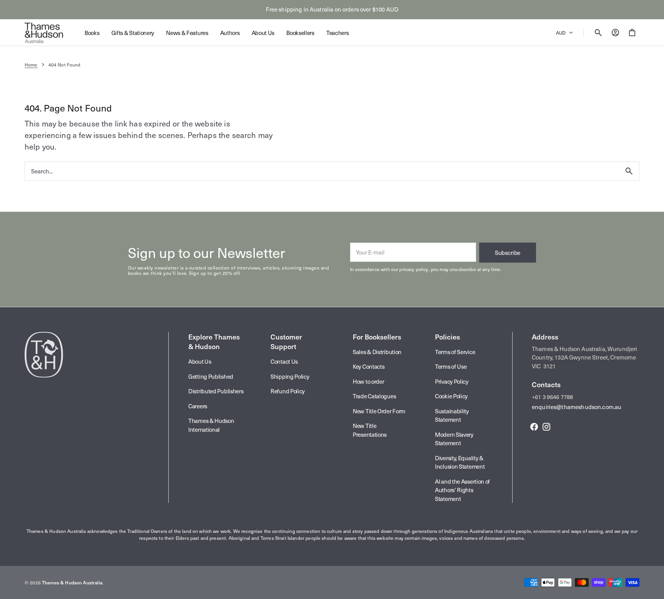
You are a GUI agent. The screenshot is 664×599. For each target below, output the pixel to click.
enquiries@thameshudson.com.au (576, 407)
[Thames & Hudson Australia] (44, 32)
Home (31, 64)
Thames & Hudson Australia (72, 582)
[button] (598, 32)
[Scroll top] (655, 590)
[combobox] (322, 171)
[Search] (629, 171)
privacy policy (413, 269)
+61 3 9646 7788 (552, 397)
